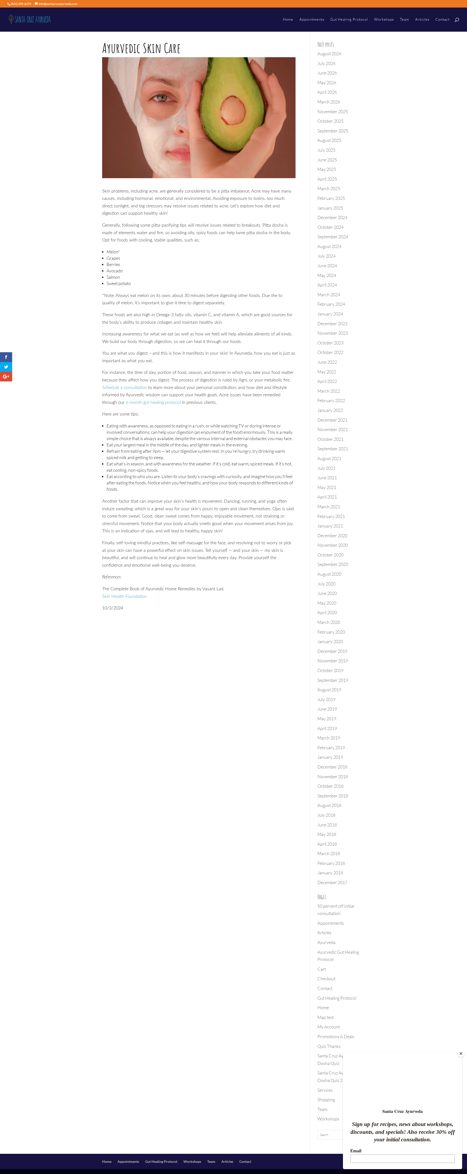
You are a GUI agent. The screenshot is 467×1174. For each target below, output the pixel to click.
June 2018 (327, 824)
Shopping (326, 1099)
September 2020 (332, 564)
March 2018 (328, 853)
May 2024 (326, 275)
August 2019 (329, 689)
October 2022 (330, 352)
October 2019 (330, 670)
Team (404, 20)
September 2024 (332, 236)
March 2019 (328, 737)
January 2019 (330, 757)
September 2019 (332, 680)
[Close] (461, 1053)
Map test (325, 1017)
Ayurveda (326, 942)
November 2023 (332, 333)
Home (288, 20)
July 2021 (326, 468)
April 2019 (327, 728)
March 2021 (328, 506)
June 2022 (327, 362)
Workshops (384, 20)
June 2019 (327, 709)
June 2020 (327, 593)
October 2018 (330, 786)
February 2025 (331, 198)
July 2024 (326, 256)
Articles (422, 20)
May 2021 (326, 487)
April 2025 (327, 179)
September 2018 (332, 795)
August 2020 (329, 574)
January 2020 (330, 641)
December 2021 (332, 420)
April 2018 (327, 844)
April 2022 (327, 381)
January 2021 (330, 525)
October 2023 (330, 342)
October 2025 (330, 121)
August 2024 (329, 246)
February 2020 (331, 632)
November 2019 (332, 660)
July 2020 (326, 583)
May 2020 (326, 603)
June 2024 (327, 265)
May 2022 (326, 371)
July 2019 (326, 699)
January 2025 (330, 208)
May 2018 (326, 834)
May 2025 (326, 169)
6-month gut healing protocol (153, 402)
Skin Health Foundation (124, 596)
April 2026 (327, 92)
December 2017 (332, 882)
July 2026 (326, 63)
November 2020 (332, 545)
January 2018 (330, 872)
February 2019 (331, 747)
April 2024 (327, 284)
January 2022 (330, 410)
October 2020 (330, 554)
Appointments (311, 20)
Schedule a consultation (124, 388)
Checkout (326, 978)
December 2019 (332, 651)
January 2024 (330, 313)
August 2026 (329, 53)
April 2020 (327, 612)
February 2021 (331, 516)
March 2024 (328, 294)
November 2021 (332, 429)
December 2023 (332, 323)
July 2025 (326, 150)
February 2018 (331, 863)
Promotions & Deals (335, 1036)
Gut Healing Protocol (349, 20)
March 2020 (328, 622)
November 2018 (332, 776)
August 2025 (329, 140)
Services (325, 1090)
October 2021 (330, 439)
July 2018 (326, 815)
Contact (442, 20)
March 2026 (328, 101)
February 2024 (331, 304)
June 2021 (327, 477)
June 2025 (327, 159)
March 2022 (328, 391)
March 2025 (328, 188)
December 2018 (332, 766)
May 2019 (326, 718)
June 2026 (327, 72)
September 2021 (332, 448)
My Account (328, 1026)
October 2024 (330, 227)
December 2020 (332, 535)
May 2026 (326, 82)
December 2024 (332, 217)
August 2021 (329, 458)
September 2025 (332, 130)
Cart (321, 969)
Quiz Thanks (329, 1046)
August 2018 (329, 805)
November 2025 (332, 111)
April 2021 (327, 496)
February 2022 (331, 400)
